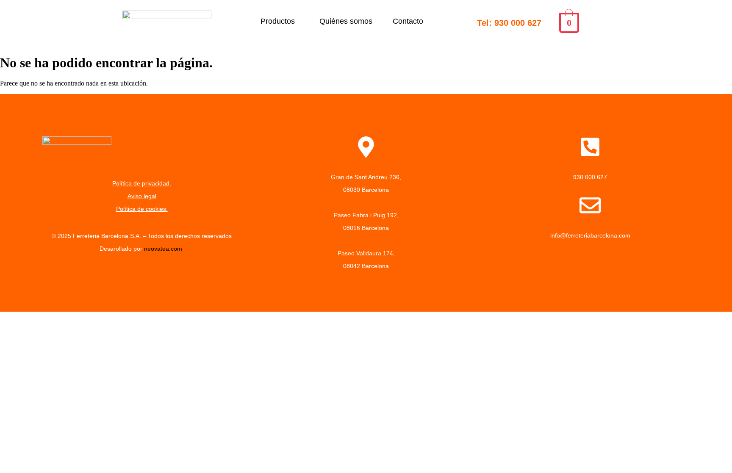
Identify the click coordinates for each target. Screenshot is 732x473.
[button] (280, 21)
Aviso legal (142, 196)
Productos (278, 21)
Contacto (408, 21)
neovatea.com (164, 248)
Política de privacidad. (141, 183)
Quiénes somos (345, 21)
